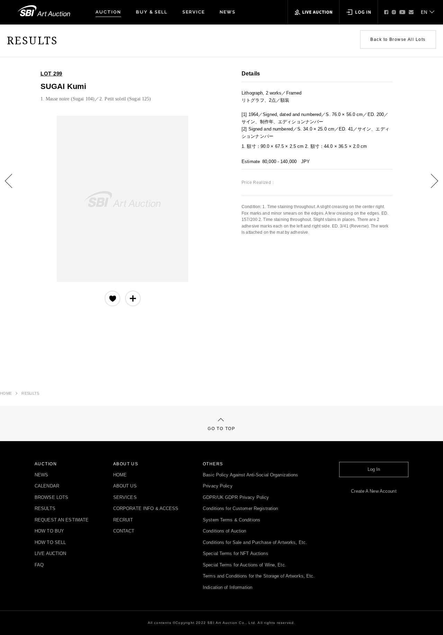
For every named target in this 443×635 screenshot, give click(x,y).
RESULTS (30, 393)
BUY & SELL (152, 12)
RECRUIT (123, 520)
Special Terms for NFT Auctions (235, 554)
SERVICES (125, 497)
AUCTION (108, 12)
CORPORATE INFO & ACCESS (146, 509)
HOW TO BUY (49, 531)
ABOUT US (125, 486)
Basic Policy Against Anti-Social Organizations (250, 475)
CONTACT (124, 531)
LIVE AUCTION (50, 554)
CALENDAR (47, 486)
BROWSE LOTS (51, 497)
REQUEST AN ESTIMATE (62, 520)
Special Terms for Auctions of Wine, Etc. (244, 565)
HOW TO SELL (50, 542)
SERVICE (193, 12)
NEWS (228, 12)
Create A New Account (373, 491)
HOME (6, 393)
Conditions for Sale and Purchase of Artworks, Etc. (255, 542)
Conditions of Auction (224, 531)
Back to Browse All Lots (397, 39)
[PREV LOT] (14, 186)
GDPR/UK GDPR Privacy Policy (236, 497)
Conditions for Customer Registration (240, 509)
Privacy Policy (218, 486)
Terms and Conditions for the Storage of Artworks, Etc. (259, 576)
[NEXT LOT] (429, 186)
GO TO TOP (221, 428)
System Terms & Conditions (231, 520)
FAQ (39, 565)
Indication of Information (227, 587)
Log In (374, 469)
